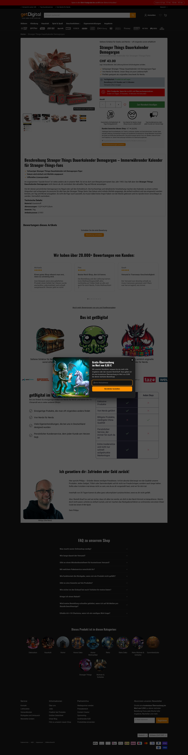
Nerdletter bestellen (112, 389)
